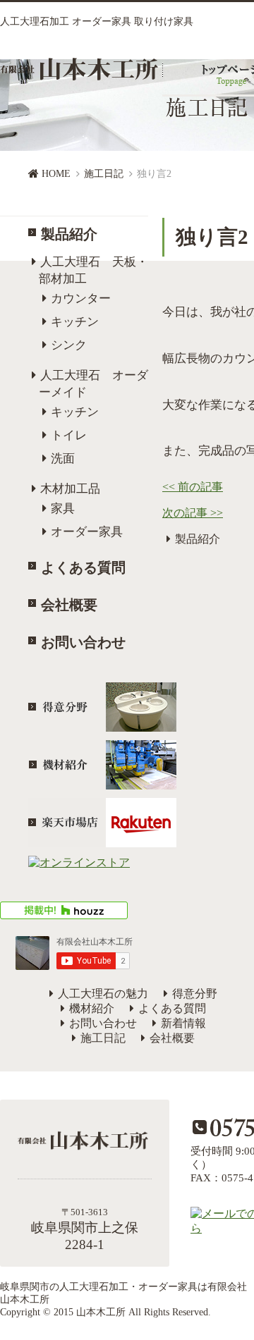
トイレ (69, 435)
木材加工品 (70, 489)
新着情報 (183, 1023)
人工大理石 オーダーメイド (93, 384)
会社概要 (69, 605)
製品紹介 (69, 234)
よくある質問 (83, 567)
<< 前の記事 (192, 487)
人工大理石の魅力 (103, 994)
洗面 (63, 458)
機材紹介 (91, 1008)
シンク (69, 345)
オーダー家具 (87, 532)
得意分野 (194, 994)
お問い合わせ (83, 642)
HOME (56, 173)
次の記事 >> (192, 513)
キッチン (75, 321)
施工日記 (103, 173)
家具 (63, 508)
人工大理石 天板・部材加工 (93, 270)
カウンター (81, 298)
